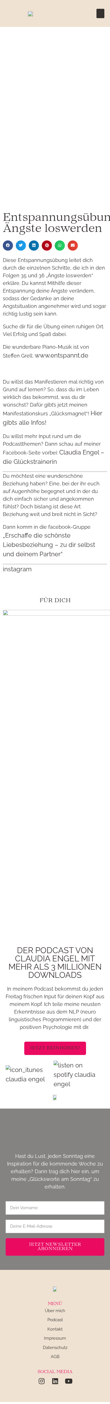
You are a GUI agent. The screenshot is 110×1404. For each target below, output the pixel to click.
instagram (17, 569)
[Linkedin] (55, 1381)
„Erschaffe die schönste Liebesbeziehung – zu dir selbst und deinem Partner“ (49, 545)
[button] (100, 13)
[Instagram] (41, 1381)
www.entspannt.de (61, 355)
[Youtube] (68, 1381)
